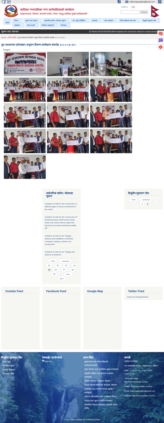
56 (56, 270)
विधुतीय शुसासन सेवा (148, 21)
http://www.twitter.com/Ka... (142, 386)
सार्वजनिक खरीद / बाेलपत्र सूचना (54, 21)
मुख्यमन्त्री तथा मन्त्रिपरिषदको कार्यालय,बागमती (96, 364)
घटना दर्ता (6, 362)
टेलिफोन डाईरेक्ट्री (47, 25)
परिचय (15, 21)
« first (52, 261)
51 (49, 265)
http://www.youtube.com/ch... (144, 396)
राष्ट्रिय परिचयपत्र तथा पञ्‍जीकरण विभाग (100, 396)
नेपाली (133, 7)
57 (64, 270)
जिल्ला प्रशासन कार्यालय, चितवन (97, 381)
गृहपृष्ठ (7, 22)
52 (58, 265)
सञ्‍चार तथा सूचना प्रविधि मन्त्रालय (98, 401)
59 (54, 274)
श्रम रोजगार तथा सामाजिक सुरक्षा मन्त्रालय (101, 369)
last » (62, 279)
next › (68, 274)
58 (73, 270)
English (124, 7)
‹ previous (65, 261)
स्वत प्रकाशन (107, 21)
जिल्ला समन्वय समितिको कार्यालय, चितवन (100, 385)
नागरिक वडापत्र (8, 370)
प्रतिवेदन (16, 25)
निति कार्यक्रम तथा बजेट (127, 21)
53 (66, 265)
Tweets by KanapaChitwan (137, 297)
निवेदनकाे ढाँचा (8, 374)
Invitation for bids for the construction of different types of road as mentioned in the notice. (61, 206)
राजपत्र (93, 21)
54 (75, 265)
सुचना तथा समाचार (30, 21)
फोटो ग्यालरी (30, 25)
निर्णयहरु (62, 25)
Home (3, 37)
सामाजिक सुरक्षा (8, 365)
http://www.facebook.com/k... (136, 382)
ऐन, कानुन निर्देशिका (78, 21)
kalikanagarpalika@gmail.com (142, 391)
